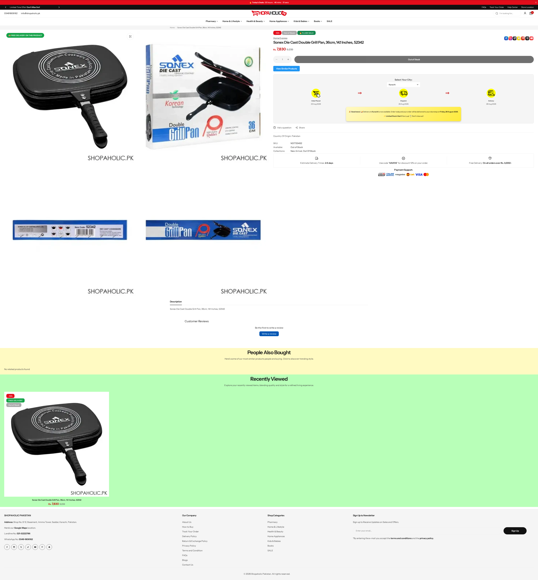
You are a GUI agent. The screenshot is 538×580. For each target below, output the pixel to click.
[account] (525, 13)
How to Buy (187, 527)
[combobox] (507, 13)
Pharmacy (273, 522)
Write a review (269, 333)
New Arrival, (297, 151)
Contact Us (187, 564)
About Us (186, 522)
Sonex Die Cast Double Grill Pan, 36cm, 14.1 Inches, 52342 (56, 500)
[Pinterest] (42, 547)
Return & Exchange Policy (194, 541)
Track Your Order (497, 7)
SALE (270, 550)
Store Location (527, 7)
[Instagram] (14, 547)
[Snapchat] (49, 547)
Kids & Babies (274, 541)
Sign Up (515, 530)
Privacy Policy (189, 545)
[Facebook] (7, 547)
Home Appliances (276, 536)
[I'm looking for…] (497, 13)
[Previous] (5, 7)
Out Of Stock (309, 151)
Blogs (185, 560)
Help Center (512, 7)
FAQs (484, 7)
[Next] (59, 7)
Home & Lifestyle (276, 527)
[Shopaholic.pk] (269, 13)
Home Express (280, 38)
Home (172, 27)
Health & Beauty (275, 531)
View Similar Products (286, 68)
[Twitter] (21, 547)
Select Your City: (403, 79)
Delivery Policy (189, 536)
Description (176, 301)
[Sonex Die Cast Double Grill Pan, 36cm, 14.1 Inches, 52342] (56, 444)
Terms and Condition (192, 550)
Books (271, 545)
